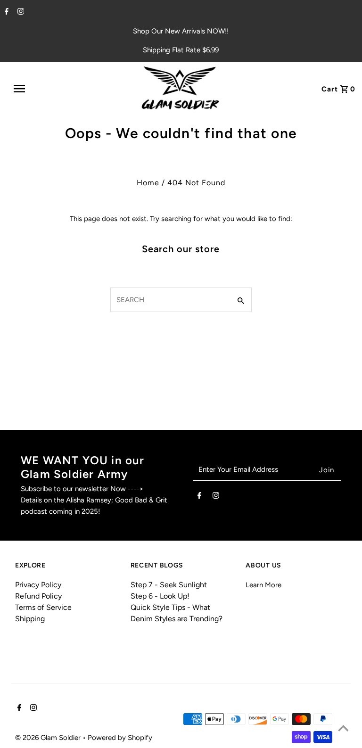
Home (148, 182)
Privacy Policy (38, 584)
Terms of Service (43, 607)
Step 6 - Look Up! (160, 596)
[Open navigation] (41, 88)
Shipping (30, 618)
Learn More (263, 585)
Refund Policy (38, 596)
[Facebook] (5, 12)
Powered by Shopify (120, 737)
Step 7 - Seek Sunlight (169, 584)
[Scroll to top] (343, 729)
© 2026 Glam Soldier (48, 737)
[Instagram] (19, 12)
